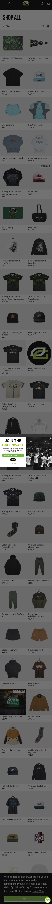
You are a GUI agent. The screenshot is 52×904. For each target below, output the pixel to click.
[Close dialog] (50, 439)
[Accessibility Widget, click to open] (48, 900)
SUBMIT (13, 459)
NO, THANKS (13, 463)
